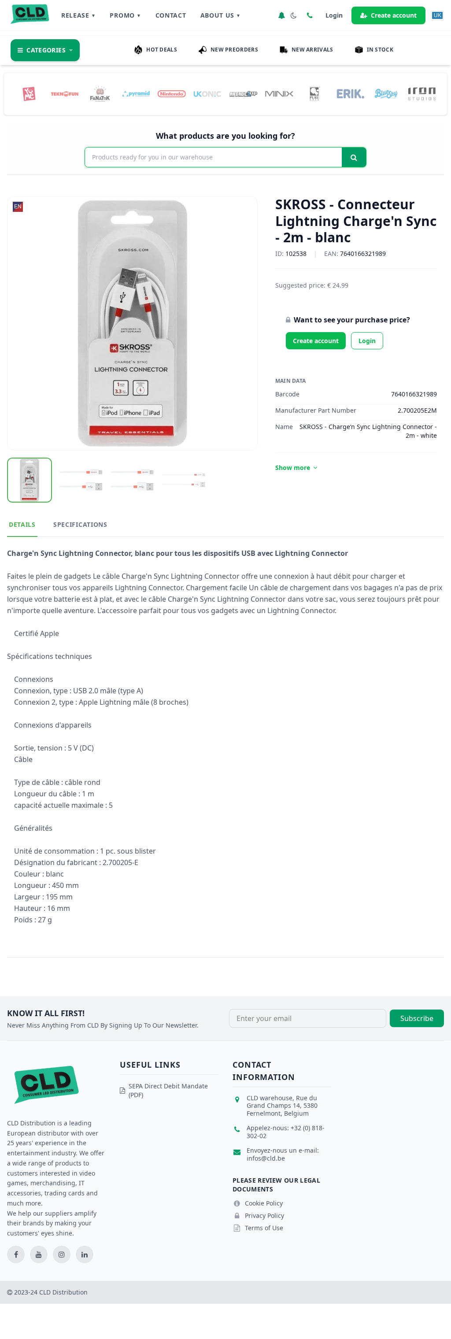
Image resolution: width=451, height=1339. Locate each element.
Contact (170, 15)
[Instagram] (61, 1254)
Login (367, 341)
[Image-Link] (29, 94)
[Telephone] (310, 15)
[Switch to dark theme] (294, 15)
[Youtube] (39, 1254)
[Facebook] (16, 1254)
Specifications (80, 524)
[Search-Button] (354, 157)
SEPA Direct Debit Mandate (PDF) (168, 1090)
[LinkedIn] (84, 1254)
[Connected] (281, 15)
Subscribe (416, 1018)
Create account (394, 15)
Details (22, 524)
